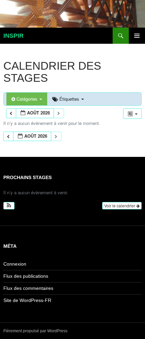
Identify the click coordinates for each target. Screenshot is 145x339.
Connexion (14, 264)
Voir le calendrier (120, 205)
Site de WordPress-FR (27, 300)
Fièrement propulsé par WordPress (35, 331)
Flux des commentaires (28, 288)
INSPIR (13, 35)
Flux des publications (25, 276)
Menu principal (137, 36)
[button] (9, 205)
